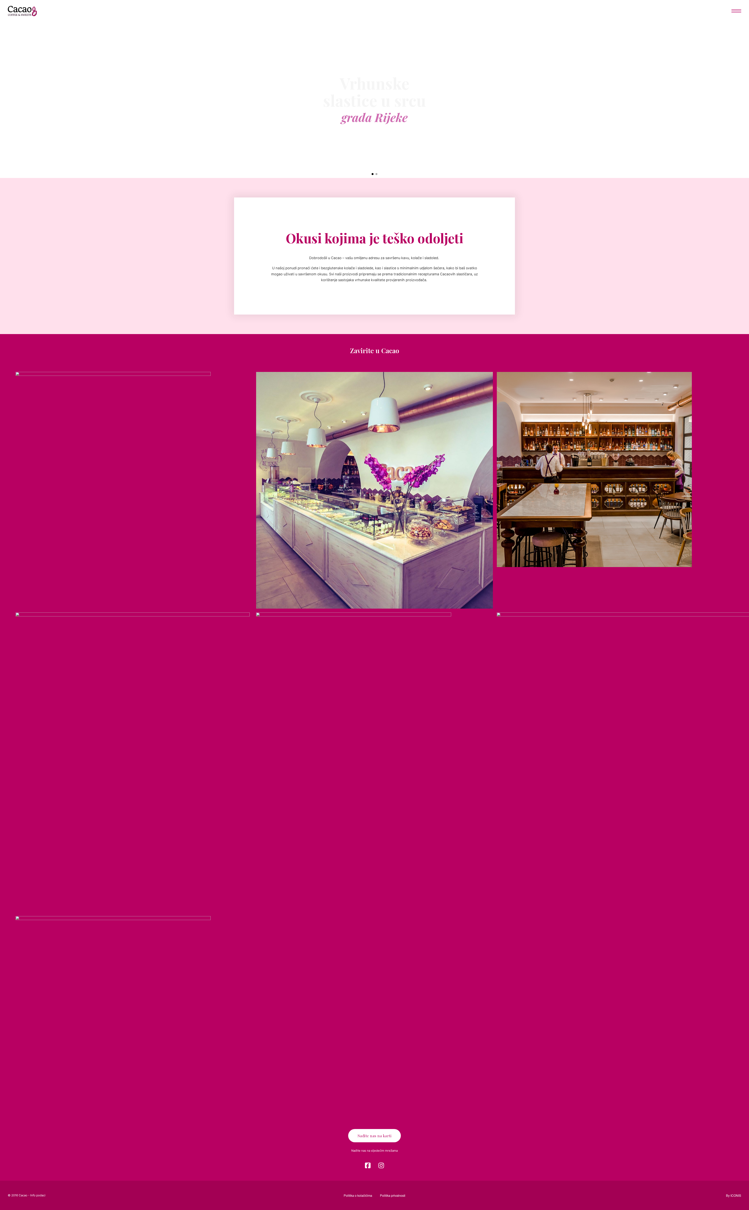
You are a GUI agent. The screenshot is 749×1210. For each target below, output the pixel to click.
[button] (373, 174)
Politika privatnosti (392, 1195)
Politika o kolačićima (358, 1195)
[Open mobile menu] (736, 10)
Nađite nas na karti (375, 1135)
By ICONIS (733, 1195)
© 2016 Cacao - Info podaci (26, 1195)
